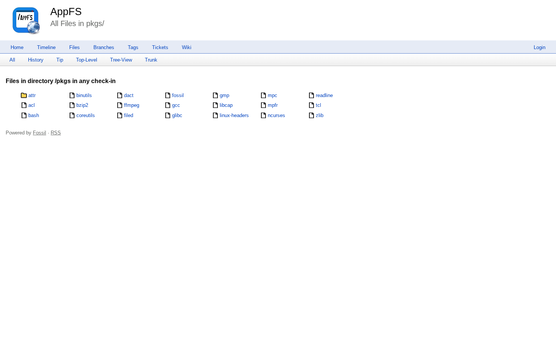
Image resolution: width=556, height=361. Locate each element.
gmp (224, 95)
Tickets (160, 47)
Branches (103, 47)
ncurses (276, 115)
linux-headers (234, 115)
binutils (84, 95)
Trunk (151, 60)
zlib (319, 115)
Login (539, 47)
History (35, 60)
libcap (226, 105)
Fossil (39, 133)
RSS (56, 133)
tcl (318, 105)
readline (324, 95)
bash (33, 115)
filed (128, 115)
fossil (178, 95)
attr (32, 95)
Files (74, 47)
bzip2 (82, 105)
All (12, 60)
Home (17, 47)
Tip (59, 60)
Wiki (186, 47)
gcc (176, 105)
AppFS (66, 11)
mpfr (273, 105)
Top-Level (86, 60)
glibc (177, 115)
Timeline (46, 47)
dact (129, 95)
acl (31, 105)
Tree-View (121, 60)
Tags (133, 47)
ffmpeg (131, 105)
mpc (272, 95)
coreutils (85, 115)
